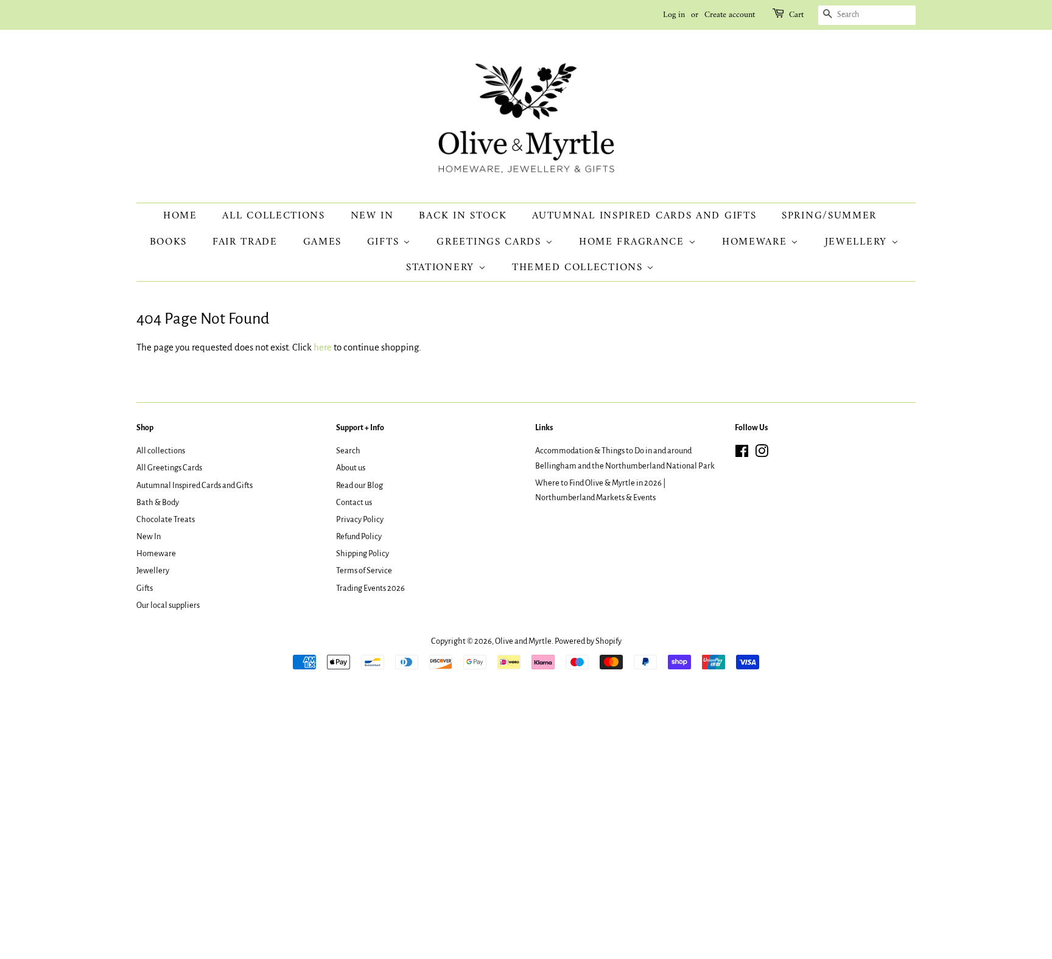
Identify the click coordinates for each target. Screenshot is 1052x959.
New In (372, 216)
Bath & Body (157, 502)
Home (180, 216)
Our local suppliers (168, 605)
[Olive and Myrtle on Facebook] (742, 453)
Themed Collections (579, 268)
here (323, 347)
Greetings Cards (491, 242)
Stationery (442, 268)
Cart (796, 15)
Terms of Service (364, 570)
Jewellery (858, 242)
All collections (273, 216)
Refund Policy (359, 536)
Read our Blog (359, 485)
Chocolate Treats (165, 519)
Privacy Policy (360, 519)
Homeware (756, 242)
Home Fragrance (634, 242)
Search (348, 450)
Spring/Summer (829, 216)
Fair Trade (245, 242)
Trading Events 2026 (370, 588)
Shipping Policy (362, 553)
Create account (729, 15)
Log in (674, 15)
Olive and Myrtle (523, 641)
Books (169, 242)
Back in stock (463, 216)
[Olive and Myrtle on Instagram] (761, 453)
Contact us (354, 502)
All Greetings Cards (169, 467)
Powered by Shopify (588, 641)
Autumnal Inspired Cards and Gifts (644, 216)
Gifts (385, 242)
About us (350, 467)
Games (322, 242)
